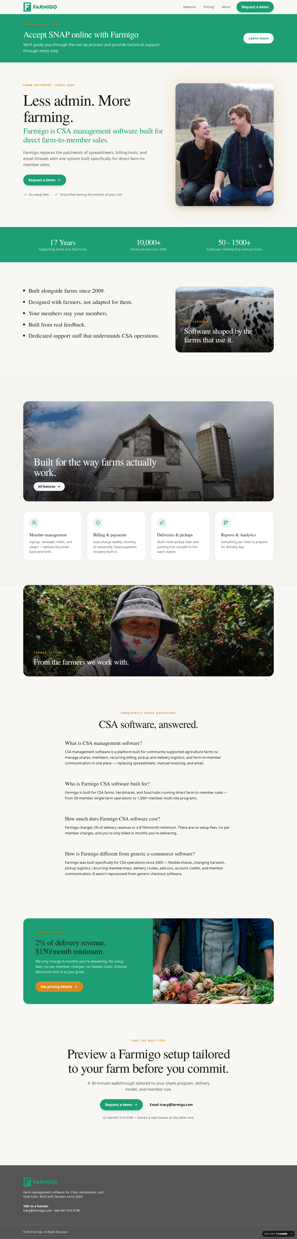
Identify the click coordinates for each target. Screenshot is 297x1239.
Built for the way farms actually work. (95, 466)
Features (189, 7)
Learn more (259, 38)
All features (46, 486)
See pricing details (56, 986)
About (226, 7)
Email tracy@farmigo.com (171, 1104)
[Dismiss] (291, 1233)
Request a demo (255, 7)
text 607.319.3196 (120, 1118)
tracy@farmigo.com (37, 1210)
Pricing (209, 7)
